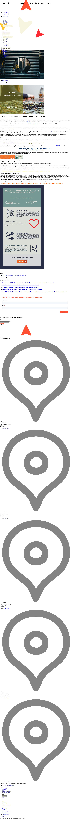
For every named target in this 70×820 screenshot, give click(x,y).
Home (3, 28)
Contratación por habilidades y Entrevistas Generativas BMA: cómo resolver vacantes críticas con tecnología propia (28, 282)
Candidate (10, 17)
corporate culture (11, 275)
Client (11, 14)
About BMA (4, 50)
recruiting (21, 275)
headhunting (17, 275)
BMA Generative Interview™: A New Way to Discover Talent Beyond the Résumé (20, 285)
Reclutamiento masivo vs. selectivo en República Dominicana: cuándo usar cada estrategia (22, 289)
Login (4, 14)
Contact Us (4, 53)
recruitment (11, 128)
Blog (3, 52)
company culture (5, 275)
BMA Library (4, 51)
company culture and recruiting (34, 123)
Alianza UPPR (6, 12)
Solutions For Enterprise (6, 47)
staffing (24, 275)
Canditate (6, 55)
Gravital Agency (22, 818)
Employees (58, 145)
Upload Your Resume (8, 26)
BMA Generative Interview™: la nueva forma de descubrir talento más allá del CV (20, 287)
